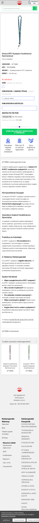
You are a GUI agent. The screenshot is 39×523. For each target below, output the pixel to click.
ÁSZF (4, 451)
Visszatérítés (7, 466)
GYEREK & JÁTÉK (27, 486)
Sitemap (5, 438)
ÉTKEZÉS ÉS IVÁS (27, 443)
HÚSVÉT (24, 503)
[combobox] (19, 8)
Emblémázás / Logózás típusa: (18, 92)
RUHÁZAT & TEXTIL (28, 490)
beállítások (6, 520)
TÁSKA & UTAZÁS (27, 476)
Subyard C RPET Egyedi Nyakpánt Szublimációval (29, 366)
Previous (34, 341)
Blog (3, 428)
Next (36, 341)
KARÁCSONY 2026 (27, 499)
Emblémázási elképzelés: (12, 103)
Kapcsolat (5, 424)
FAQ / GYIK (6, 463)
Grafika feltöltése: (10, 113)
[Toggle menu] (2, 2)
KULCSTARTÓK (26, 446)
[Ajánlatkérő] (33, 2)
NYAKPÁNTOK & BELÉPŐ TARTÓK (21, 320)
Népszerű (6, 459)
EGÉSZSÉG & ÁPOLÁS (29, 462)
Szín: (12, 83)
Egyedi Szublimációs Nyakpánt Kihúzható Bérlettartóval (10, 366)
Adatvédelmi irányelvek (8, 516)
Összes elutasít (19, 520)
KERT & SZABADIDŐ (28, 472)
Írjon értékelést (7, 59)
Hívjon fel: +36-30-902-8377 (19, 404)
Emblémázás (7, 455)
